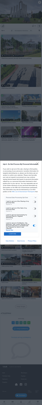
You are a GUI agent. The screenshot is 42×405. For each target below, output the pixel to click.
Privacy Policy (32, 241)
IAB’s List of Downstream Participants (23, 191)
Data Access (21, 241)
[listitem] (21, 198)
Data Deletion (10, 241)
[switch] (34, 202)
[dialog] (21, 203)
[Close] (38, 164)
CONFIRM (12, 234)
